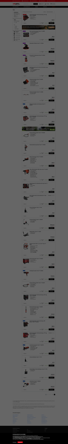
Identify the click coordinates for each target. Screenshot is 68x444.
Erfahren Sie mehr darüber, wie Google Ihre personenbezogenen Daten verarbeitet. (33, 439)
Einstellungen (14, 442)
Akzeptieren (20, 442)
